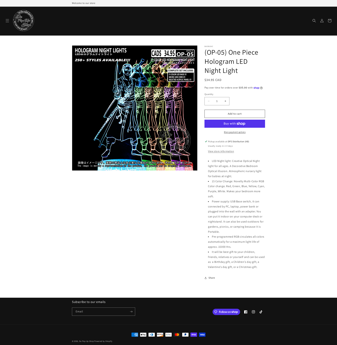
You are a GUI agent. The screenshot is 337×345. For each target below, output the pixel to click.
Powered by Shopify (103, 341)
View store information (221, 151)
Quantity (208, 94)
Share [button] (212, 277)
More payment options (235, 132)
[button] (7, 21)
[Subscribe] (131, 312)
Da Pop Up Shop (86, 341)
